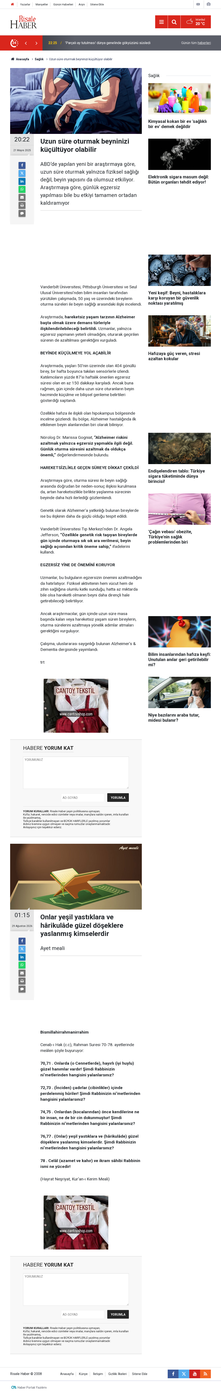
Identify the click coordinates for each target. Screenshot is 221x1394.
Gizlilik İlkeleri (117, 1374)
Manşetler (42, 4)
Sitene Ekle (97, 4)
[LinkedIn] (22, 181)
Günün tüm (196, 43)
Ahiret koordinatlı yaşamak (85, 43)
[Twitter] (22, 173)
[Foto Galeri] (208, 4)
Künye (83, 1374)
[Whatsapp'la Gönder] (22, 189)
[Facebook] (22, 165)
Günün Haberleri (63, 4)
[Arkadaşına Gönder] (22, 197)
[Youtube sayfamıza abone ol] (194, 1374)
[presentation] (25, 43)
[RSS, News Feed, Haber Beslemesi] (205, 1374)
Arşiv (82, 4)
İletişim (98, 1374)
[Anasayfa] (12, 4)
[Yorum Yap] (22, 213)
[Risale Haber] (23, 21)
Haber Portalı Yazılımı (32, 1387)
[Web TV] (198, 4)
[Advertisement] (91, 247)
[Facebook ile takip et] (173, 1374)
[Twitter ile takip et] (183, 1374)
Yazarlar (25, 4)
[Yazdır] (22, 205)
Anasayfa (67, 1374)
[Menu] (161, 22)
